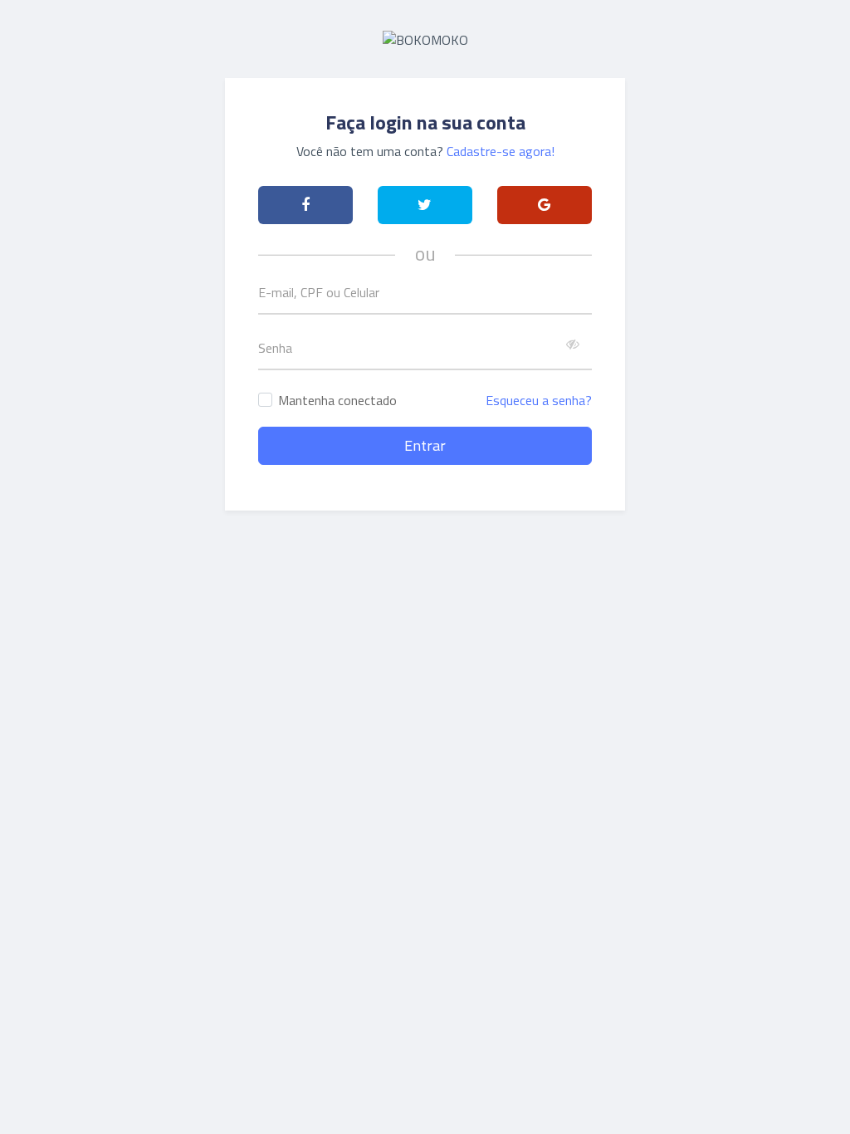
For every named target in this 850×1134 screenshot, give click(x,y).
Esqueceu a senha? (539, 400)
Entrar (425, 445)
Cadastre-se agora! (500, 151)
